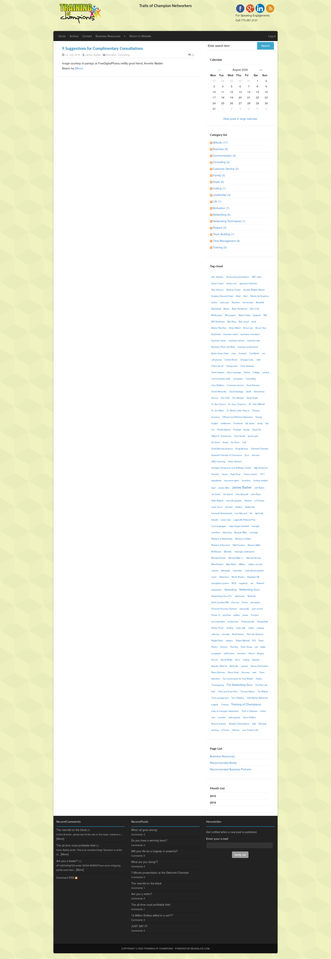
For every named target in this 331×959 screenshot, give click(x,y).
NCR (234, 583)
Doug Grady (252, 397)
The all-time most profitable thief (75, 845)
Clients (247, 372)
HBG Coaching (218, 461)
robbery (229, 640)
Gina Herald (239, 435)
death (248, 391)
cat (263, 353)
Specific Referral (219, 665)
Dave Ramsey (253, 385)
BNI (265, 315)
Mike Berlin (231, 564)
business (216, 334)
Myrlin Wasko (238, 576)
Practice (255, 614)
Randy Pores (217, 627)
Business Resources (108, 36)
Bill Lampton (230, 315)
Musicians (224, 576)
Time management (220, 697)
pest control (257, 608)
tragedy (214, 704)
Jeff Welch (259, 487)
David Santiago (236, 391)
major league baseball (239, 526)
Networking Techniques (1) (229, 221)
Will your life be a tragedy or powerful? (154, 851)
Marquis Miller (240, 532)
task (254, 672)
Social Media (226, 659)
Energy (259, 416)
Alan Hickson (217, 289)
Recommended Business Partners (230, 769)
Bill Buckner (216, 315)
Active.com (231, 283)
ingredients (216, 480)
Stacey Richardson (259, 665)
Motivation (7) (221, 208)
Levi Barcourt (241, 513)
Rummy (224, 646)
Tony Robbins (237, 697)
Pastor (245, 602)
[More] (79, 68)
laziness (229, 506)
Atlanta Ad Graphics (259, 295)
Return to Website (140, 36)
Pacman (235, 602)
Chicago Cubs (246, 359)
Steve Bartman (218, 672)
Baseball (260, 302)
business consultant (250, 334)
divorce (214, 397)
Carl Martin (254, 353)
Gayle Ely (256, 429)
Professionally (247, 621)
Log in (272, 36)
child (258, 359)
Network (260, 583)
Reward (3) (219, 227)
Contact (87, 36)
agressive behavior (248, 283)
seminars (241, 653)
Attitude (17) (220, 142)
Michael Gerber (218, 557)
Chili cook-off (217, 365)
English (214, 423)
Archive (74, 36)
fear (267, 423)
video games (234, 717)
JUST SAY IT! (139, 926)
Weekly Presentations (239, 723)
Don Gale (225, 397)
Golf (244, 442)
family (260, 423)
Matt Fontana (239, 544)
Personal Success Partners (224, 608)
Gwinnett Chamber (259, 448)
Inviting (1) (219, 188)
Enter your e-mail (217, 839)
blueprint (257, 315)
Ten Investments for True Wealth (238, 678)
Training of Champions (246, 704)
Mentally (228, 551)
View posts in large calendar (240, 119)
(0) (192, 55)
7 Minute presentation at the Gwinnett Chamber (160, 872)
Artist (238, 295)
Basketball (216, 308)
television (215, 678)
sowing (246, 659)
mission (214, 570)
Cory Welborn (217, 385)
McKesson (216, 551)
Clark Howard (217, 372)
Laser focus (216, 506)
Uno (213, 717)
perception (255, 602)
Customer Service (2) (226, 169)
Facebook (238, 423)
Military (242, 564)
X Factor (225, 729)
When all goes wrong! (144, 830)
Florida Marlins (224, 429)
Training (224, 704)
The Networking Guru (239, 685)
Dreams (256, 410)
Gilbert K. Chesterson (221, 435)
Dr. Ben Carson (218, 404)
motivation (237, 570)
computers (238, 378)
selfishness (229, 653)
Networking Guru (249, 589)
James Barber (93, 55)
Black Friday (244, 315)
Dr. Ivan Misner (257, 404)
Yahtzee (235, 729)
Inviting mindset (260, 480)
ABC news (256, 276)
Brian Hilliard (235, 327)
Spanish (256, 659)
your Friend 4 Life (250, 729)
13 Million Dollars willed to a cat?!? (152, 915)
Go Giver (215, 442)
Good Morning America (222, 448)
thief (213, 691)
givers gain (253, 435)
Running (234, 646)
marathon (215, 532)
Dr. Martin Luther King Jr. (238, 410)
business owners (237, 340)
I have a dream (250, 474)
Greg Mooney (241, 448)
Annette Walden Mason (254, 289)
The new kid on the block (71, 830)
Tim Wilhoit (262, 691)
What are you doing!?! (144, 862)
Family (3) (219, 175)
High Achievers (261, 467)
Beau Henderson (239, 308)
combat (265, 372)
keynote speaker (234, 500)
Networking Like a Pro (221, 595)
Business (111, 55)
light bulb (259, 513)
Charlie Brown (231, 359)
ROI (254, 640)
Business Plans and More (223, 346)
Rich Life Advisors (255, 634)
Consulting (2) (221, 162)
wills (254, 723)
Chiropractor (232, 365)
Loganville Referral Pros (244, 519)
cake (233, 353)
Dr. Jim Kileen (217, 410)
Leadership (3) (222, 195)
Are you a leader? (67, 861)
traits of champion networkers (225, 710)
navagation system (220, 583)
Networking (230, 589)
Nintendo (251, 595)
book (254, 321)
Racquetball (262, 621)
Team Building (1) (223, 234)
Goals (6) (218, 182)
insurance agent (231, 480)
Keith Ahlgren (217, 500)
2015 (213, 796)
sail (256, 646)
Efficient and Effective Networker (238, 416)
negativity (243, 583)
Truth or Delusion (249, 710)
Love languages (218, 526)
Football (237, 429)
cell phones (216, 359)
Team (261, 672)
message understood (244, 551)
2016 (213, 802)
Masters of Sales (243, 538)
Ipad (213, 487)
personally (244, 608)
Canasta (243, 353)
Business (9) (220, 149)
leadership (250, 506)
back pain (224, 302)
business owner (218, 340)
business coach (230, 334)
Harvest (255, 455)
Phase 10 (215, 614)
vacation (222, 717)
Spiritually (233, 665)
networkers (216, 589)
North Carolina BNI (220, 602)
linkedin (214, 519)
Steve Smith (233, 672)
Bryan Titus (261, 327)
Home (62, 36)
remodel (225, 634)
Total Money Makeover (257, 697)
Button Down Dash (220, 353)
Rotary (214, 646)
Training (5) (220, 247)
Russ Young (246, 646)
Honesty (215, 474)
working (215, 729)
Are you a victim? (141, 894)
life (251, 513)
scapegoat (216, 653)
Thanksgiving (217, 684)
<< (219, 69)
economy (215, 416)
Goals (225, 442)
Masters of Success (220, 544)
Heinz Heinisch (235, 461)
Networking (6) (222, 214)
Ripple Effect (217, 640)
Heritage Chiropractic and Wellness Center (231, 467)
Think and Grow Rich (228, 691)
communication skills (220, 378)
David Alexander (219, 391)
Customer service (235, 385)
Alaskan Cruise (233, 289)
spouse (244, 665)
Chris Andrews (247, 365)
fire (212, 429)
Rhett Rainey (238, 634)
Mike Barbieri (217, 564)
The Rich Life (261, 684)
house (225, 474)
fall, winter (250, 423)
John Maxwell (241, 494)
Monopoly (225, 570)
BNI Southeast (218, 321)
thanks (259, 678)
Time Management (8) (226, 241)
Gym (247, 455)
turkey (263, 710)
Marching (227, 532)
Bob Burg (231, 321)
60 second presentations (237, 276)
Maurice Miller (254, 544)
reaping (260, 627)
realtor (251, 627)
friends (246, 429)
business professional (248, 346)
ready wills (241, 627)
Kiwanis (248, 500)
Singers (260, 653)
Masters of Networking (221, 538)
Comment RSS (65, 877)
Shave (251, 653)
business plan (253, 340)
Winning (262, 723)
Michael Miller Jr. (236, 557)
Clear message (234, 372)
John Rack (256, 494)
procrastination (218, 621)
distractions (259, 391)
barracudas (248, 302)
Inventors (246, 480)
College (256, 372)
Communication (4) (224, 155)
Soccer (214, 659)
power (245, 614)
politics (237, 614)
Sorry (237, 659)
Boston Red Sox (218, 327)
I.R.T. (262, 474)
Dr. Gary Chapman (237, 404)
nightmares (239, 595)
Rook (261, 640)
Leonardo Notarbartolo (221, 513)
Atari (245, 295)
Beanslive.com (200, 948)
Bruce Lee (248, 327)
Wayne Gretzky (218, 723)
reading (229, 627)
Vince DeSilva (249, 717)
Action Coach (217, 283)
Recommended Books (223, 763)
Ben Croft (254, 308)
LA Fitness (259, 500)
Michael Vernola (253, 557)
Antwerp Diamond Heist (222, 295)
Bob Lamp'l (244, 321)
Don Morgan (238, 397)
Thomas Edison (247, 691)
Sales (262, 646)
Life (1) (217, 201)
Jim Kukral (228, 494)
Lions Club (226, 519)
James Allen (223, 487)
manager (256, 526)
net (252, 583)
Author (214, 302)
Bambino (236, 302)
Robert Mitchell (242, 640)
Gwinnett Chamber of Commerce (226, 455)
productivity (233, 621)
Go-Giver (235, 442)
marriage (254, 532)
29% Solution (217, 276)
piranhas (227, 614)
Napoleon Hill (253, 576)
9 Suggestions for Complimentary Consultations (102, 49)
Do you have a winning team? (149, 840)
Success (246, 672)
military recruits (255, 564)
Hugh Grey (235, 474)
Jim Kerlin (215, 494)
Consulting (123, 55)
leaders (238, 506)
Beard (226, 308)
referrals (215, 634)
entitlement (226, 423)
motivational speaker (254, 570)
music (214, 576)
